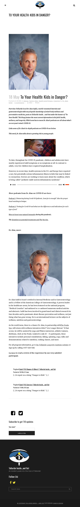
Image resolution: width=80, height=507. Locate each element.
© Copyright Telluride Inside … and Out (30, 503)
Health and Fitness (46, 101)
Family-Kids (33, 101)
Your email (12, 427)
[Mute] (64, 184)
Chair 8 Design (58, 503)
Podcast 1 (12, 198)
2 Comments (19, 103)
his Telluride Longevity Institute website (52, 345)
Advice (26, 101)
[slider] (68, 184)
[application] (40, 185)
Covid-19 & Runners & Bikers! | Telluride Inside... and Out (37, 369)
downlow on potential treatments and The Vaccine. (30, 220)
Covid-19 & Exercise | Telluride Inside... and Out (34, 384)
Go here (12, 353)
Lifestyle (57, 101)
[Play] (11, 184)
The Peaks (65, 325)
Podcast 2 (12, 207)
